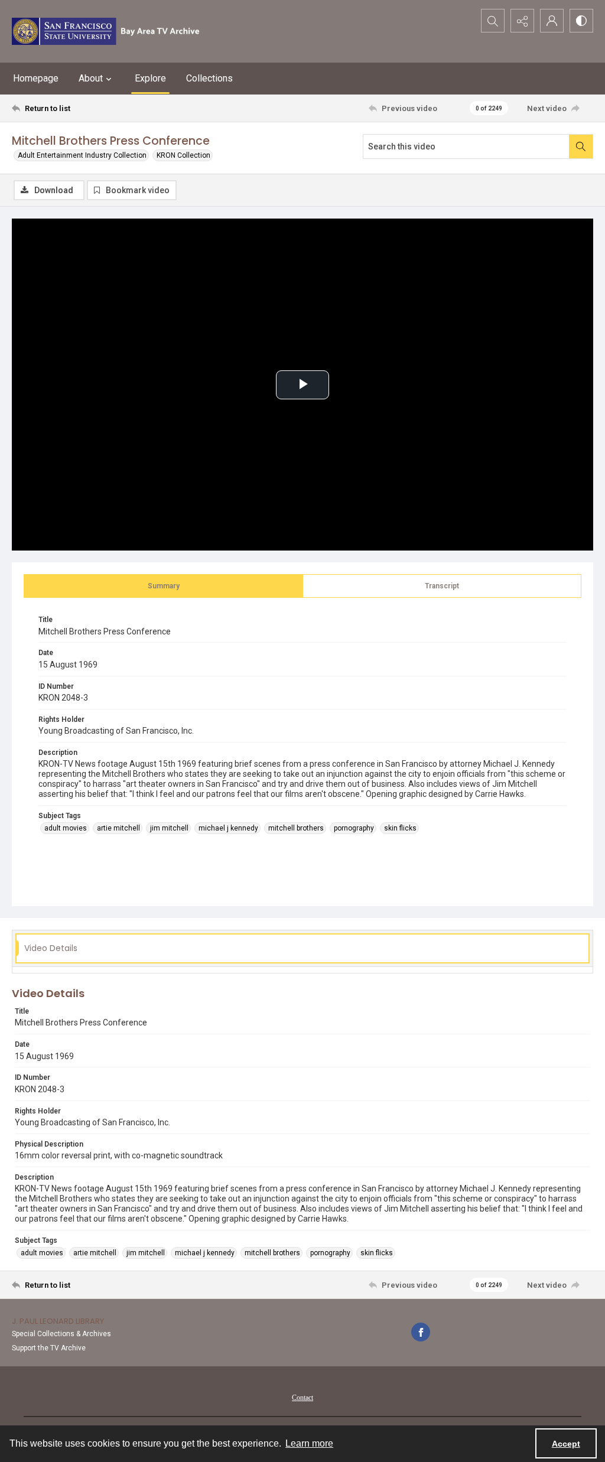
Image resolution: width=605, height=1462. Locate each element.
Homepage (35, 78)
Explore (150, 78)
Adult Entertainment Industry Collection (82, 155)
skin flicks (400, 828)
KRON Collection (183, 155)
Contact (302, 1397)
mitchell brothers (296, 828)
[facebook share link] (420, 1332)
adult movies (65, 828)
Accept (566, 1443)
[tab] (163, 586)
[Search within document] (581, 146)
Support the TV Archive (49, 1348)
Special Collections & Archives (61, 1334)
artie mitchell (118, 828)
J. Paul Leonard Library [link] (58, 1321)
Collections (209, 78)
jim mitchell (169, 828)
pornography (354, 828)
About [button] (91, 78)
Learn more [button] (309, 1443)
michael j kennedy (228, 828)
